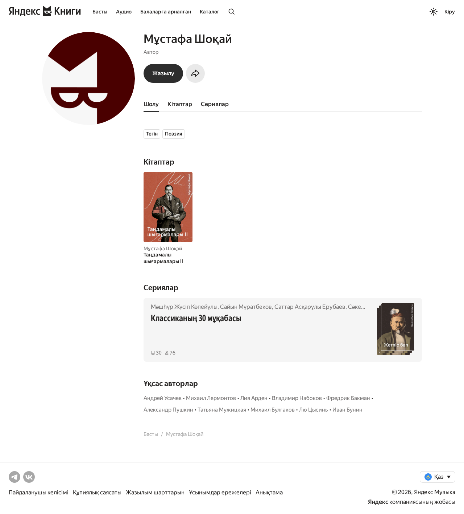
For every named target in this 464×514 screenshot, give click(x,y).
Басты (99, 12)
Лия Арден (254, 398)
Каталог (209, 12)
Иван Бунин (347, 409)
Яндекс (378, 501)
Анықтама (269, 492)
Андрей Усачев (163, 398)
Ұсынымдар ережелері (220, 492)
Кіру (449, 12)
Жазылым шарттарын (155, 492)
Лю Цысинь (313, 409)
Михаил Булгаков (272, 409)
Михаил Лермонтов (211, 398)
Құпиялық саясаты (97, 492)
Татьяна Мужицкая (222, 409)
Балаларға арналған (165, 12)
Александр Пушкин (168, 409)
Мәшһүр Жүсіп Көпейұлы (184, 306)
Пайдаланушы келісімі (39, 492)
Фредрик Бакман (348, 398)
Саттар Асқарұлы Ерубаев (309, 306)
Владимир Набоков (297, 398)
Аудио (124, 12)
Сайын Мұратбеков (246, 306)
